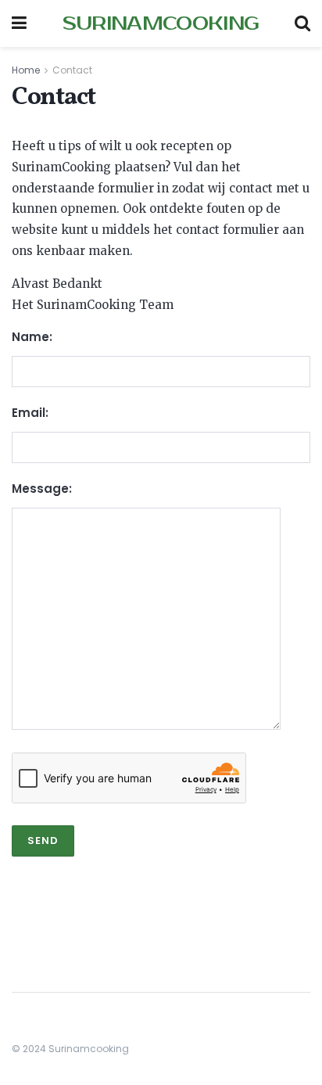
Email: (30, 412)
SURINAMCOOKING (161, 23)
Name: (32, 337)
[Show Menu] (19, 23)
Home (26, 70)
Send (43, 840)
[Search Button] (302, 23)
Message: (42, 488)
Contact (72, 70)
